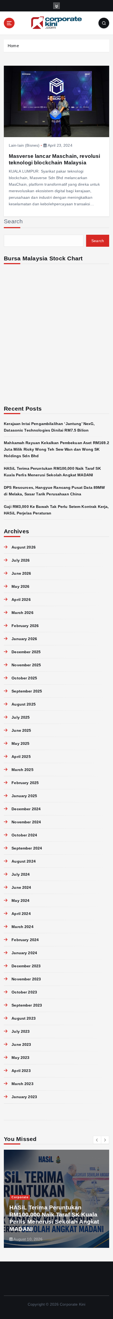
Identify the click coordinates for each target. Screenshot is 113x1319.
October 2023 (24, 992)
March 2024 (22, 926)
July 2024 (21, 874)
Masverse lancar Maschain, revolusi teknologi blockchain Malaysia (54, 159)
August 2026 (24, 547)
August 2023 (24, 1018)
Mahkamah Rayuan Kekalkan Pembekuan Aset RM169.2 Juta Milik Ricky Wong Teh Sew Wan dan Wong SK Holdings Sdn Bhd (56, 449)
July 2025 (21, 717)
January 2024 (24, 953)
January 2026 (24, 639)
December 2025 (26, 652)
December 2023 (26, 966)
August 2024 (24, 861)
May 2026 (20, 586)
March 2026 (22, 612)
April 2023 (21, 1070)
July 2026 (21, 560)
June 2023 (21, 1044)
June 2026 (21, 573)
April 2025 (21, 756)
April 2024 (21, 913)
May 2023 (20, 1057)
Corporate (20, 1197)
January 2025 (24, 796)
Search (13, 221)
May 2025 (20, 743)
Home (13, 45)
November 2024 (26, 822)
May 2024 (20, 900)
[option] (56, 1199)
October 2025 (24, 678)
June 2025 (21, 730)
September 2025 (27, 691)
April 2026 (21, 599)
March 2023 (22, 1084)
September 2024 (27, 848)
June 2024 (21, 887)
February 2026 (25, 626)
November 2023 (26, 979)
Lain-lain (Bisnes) (24, 145)
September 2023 (27, 1005)
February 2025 (25, 783)
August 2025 (24, 704)
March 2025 (22, 769)
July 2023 (21, 1031)
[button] (97, 1140)
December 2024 (26, 809)
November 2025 (26, 665)
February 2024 (25, 940)
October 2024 (24, 835)
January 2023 (24, 1097)
